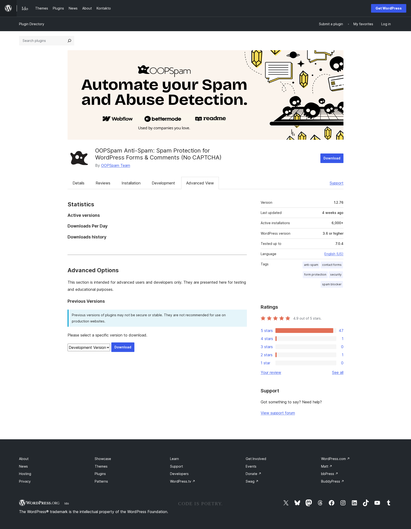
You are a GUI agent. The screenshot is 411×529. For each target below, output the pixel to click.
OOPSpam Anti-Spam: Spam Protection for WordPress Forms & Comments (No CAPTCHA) (158, 154)
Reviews (103, 183)
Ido (66, 503)
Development (163, 183)
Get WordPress (389, 8)
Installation (131, 183)
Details (78, 183)
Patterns (101, 481)
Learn (174, 459)
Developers (179, 474)
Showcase (103, 459)
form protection (315, 274)
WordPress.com (335, 459)
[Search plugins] (69, 40)
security (336, 274)
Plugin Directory (31, 24)
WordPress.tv (182, 481)
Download (331, 158)
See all (337, 372)
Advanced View (200, 183)
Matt (326, 466)
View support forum (278, 412)
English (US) (333, 254)
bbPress (329, 474)
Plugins (100, 474)
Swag (252, 481)
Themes (101, 466)
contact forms (332, 265)
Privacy (25, 481)
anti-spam (311, 265)
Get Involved (256, 459)
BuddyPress (332, 481)
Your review (271, 372)
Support (336, 183)
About (24, 459)
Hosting (25, 474)
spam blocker (332, 284)
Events (251, 466)
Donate (253, 474)
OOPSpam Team (115, 165)
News (23, 466)
